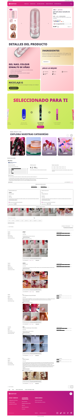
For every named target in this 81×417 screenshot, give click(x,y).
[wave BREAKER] (57, 21)
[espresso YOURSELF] (56, 21)
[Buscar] (71, 4)
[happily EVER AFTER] (53, 21)
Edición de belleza (57, 3)
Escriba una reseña (62, 16)
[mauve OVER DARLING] (60, 21)
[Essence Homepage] (12, 4)
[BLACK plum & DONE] (54, 21)
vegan (55, 9)
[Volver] (31, 112)
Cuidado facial (32, 3)
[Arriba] (71, 393)
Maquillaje (26, 3)
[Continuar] (49, 112)
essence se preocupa (49, 3)
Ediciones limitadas (40, 3)
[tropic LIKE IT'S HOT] (61, 21)
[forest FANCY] (58, 21)
